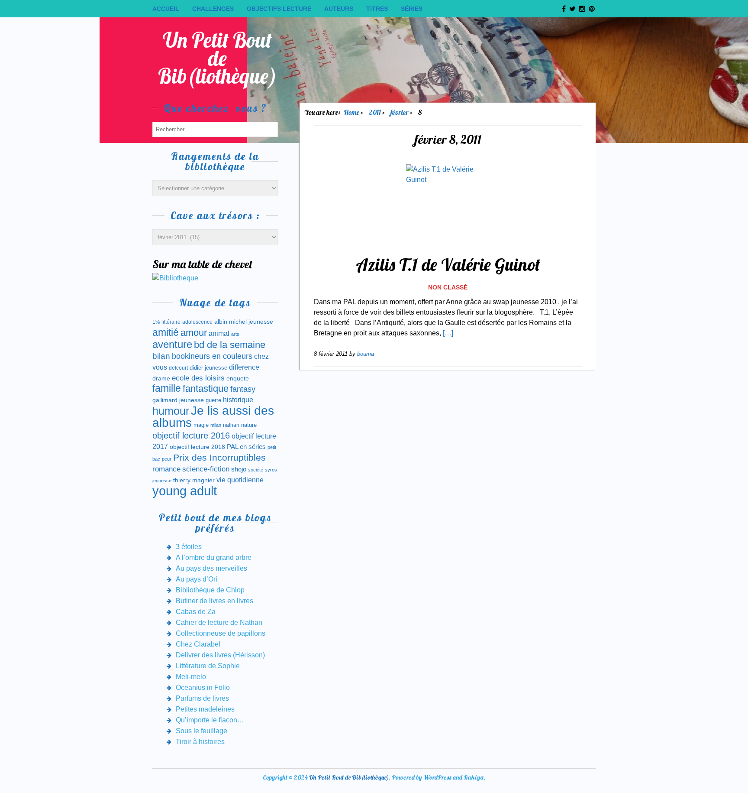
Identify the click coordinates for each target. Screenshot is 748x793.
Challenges (213, 8)
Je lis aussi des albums (213, 416)
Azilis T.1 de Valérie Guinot (448, 264)
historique (238, 399)
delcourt (178, 368)
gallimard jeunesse (178, 399)
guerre (213, 400)
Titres (377, 8)
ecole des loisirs (198, 378)
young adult (184, 491)
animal (219, 333)
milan (215, 425)
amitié (165, 332)
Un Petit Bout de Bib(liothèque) (217, 58)
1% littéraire (166, 322)
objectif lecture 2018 (197, 446)
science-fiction (205, 469)
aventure (172, 344)
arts (235, 334)
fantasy (242, 389)
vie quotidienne (240, 480)
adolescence (197, 322)
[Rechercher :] (215, 129)
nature (249, 425)
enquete (237, 378)
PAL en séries (246, 446)
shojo (238, 469)
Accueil (165, 8)
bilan (161, 356)
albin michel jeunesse (243, 321)
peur (166, 459)
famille (166, 388)
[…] (448, 333)
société (255, 469)
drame (161, 378)
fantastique (206, 388)
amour (194, 332)
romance (166, 469)
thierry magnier (194, 480)
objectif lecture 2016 (191, 435)
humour (170, 411)
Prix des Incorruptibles (219, 457)
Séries (411, 8)
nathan (231, 425)
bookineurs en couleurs (212, 356)
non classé (448, 287)
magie (201, 425)
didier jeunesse (208, 367)
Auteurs (338, 8)
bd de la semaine (229, 344)
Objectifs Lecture (279, 8)
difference (244, 367)
